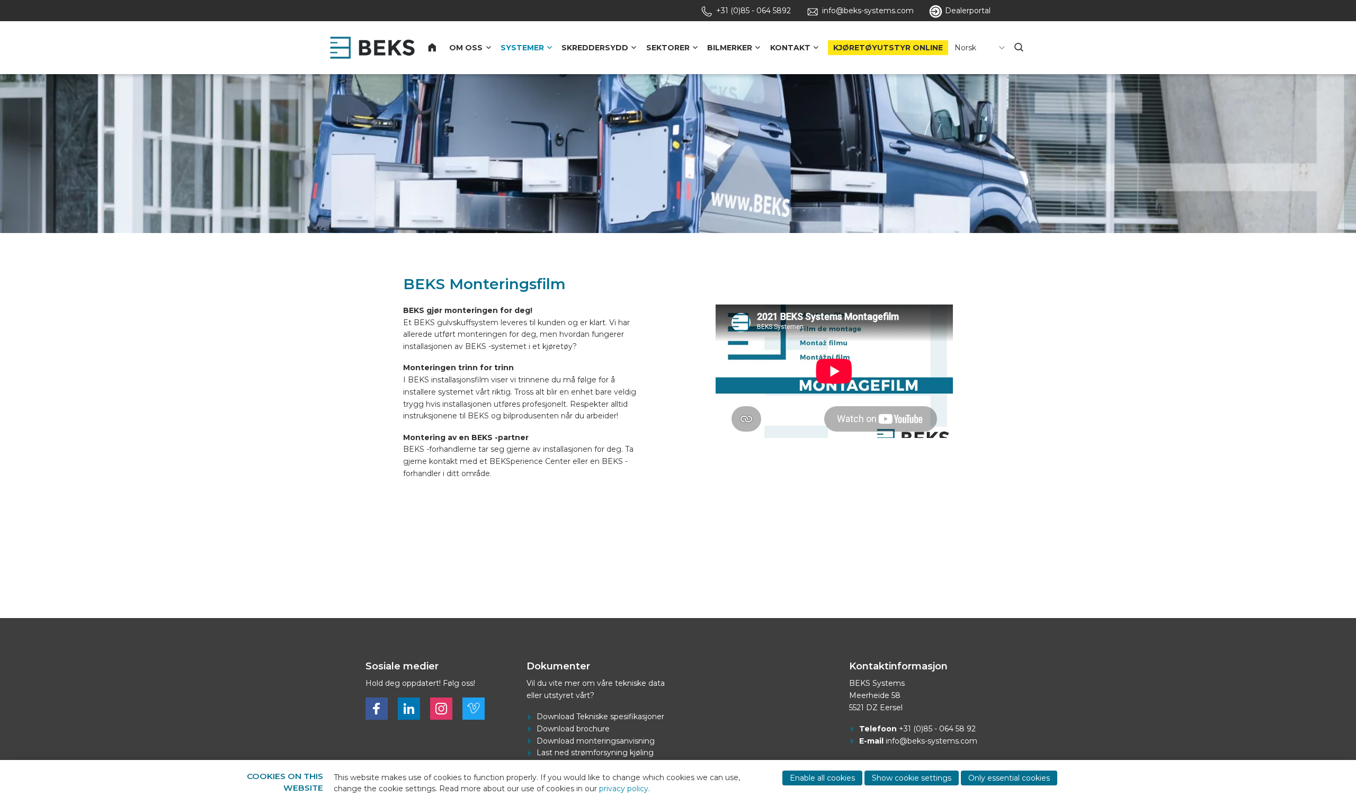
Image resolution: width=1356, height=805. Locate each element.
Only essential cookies (1009, 778)
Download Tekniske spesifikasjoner (600, 716)
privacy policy (623, 788)
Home (438, 47)
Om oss (466, 47)
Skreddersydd (594, 47)
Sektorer (668, 47)
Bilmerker (729, 47)
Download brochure (573, 729)
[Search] (1019, 47)
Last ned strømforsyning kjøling (595, 752)
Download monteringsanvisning (596, 741)
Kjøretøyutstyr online (888, 47)
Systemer (522, 47)
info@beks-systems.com (931, 741)
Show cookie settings (911, 778)
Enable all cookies (822, 778)
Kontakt (790, 47)
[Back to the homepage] (372, 48)
